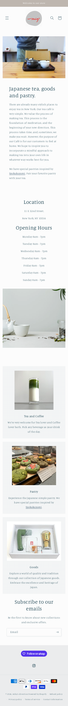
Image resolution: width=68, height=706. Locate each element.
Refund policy (56, 694)
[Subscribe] (57, 632)
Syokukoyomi (17, 173)
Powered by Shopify (37, 694)
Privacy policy (15, 699)
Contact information (53, 699)
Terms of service (32, 699)
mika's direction (20, 694)
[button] (7, 18)
